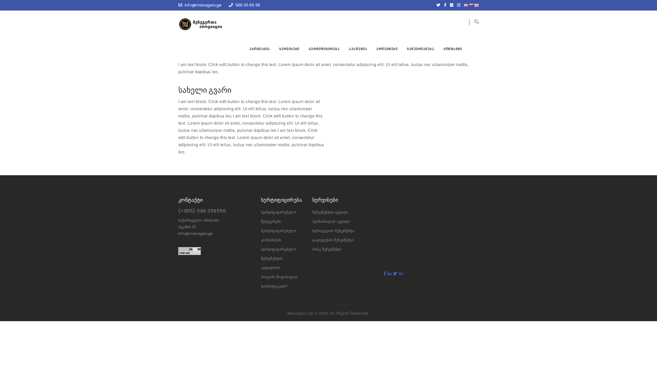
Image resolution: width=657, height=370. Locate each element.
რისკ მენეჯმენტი (327, 249)
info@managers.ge (203, 5)
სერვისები (289, 49)
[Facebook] (446, 5)
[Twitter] (440, 5)
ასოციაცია (259, 49)
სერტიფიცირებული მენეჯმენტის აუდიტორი (278, 258)
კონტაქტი (452, 49)
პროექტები (387, 49)
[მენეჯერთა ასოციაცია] (216, 24)
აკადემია (358, 49)
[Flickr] (453, 5)
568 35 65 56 (247, 5)
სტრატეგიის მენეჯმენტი (333, 230)
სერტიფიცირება (324, 49)
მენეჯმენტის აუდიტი (330, 212)
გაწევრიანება (420, 49)
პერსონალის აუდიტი (331, 221)
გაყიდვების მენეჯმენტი (332, 240)
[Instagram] (460, 5)
